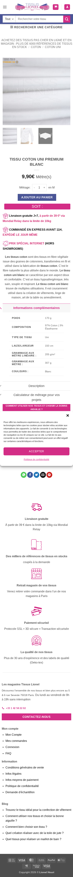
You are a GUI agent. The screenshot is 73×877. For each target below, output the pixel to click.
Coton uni (53, 47)
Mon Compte (13, 734)
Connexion (12, 747)
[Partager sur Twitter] (37, 475)
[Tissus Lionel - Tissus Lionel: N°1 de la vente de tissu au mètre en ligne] (32, 7)
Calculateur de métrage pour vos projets (36, 397)
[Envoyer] (66, 19)
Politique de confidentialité (36, 459)
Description (36, 386)
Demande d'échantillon (20, 792)
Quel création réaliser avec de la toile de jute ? (34, 832)
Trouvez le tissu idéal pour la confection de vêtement (38, 809)
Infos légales (13, 773)
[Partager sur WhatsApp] (24, 475)
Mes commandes (16, 740)
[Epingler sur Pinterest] (49, 475)
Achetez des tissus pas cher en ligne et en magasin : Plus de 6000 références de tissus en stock (36, 43)
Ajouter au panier (37, 197)
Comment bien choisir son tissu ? (26, 826)
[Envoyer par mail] (43, 475)
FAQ (8, 753)
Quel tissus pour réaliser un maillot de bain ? (33, 839)
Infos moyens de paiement (21, 779)
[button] (67, 415)
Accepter (36, 451)
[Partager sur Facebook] (30, 475)
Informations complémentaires (36, 308)
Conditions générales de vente (24, 767)
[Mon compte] (67, 7)
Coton (36, 47)
